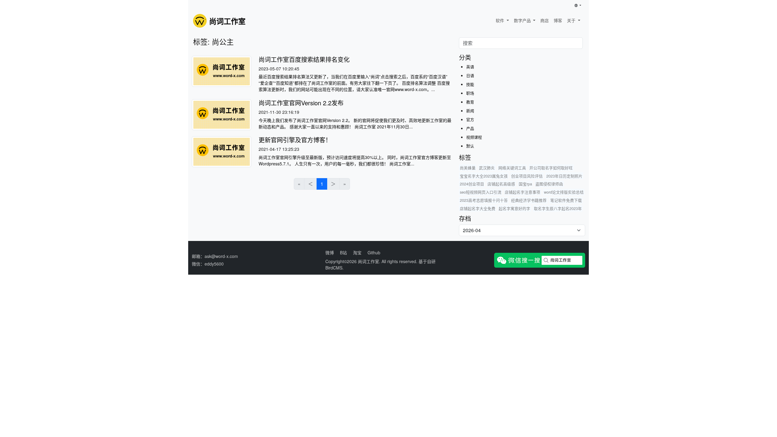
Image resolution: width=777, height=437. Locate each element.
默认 (470, 146)
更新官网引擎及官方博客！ (295, 139)
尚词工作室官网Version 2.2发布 (301, 102)
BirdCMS (333, 268)
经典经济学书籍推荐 (529, 200)
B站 (343, 252)
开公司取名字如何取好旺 (551, 168)
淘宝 (357, 252)
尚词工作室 (368, 261)
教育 (470, 102)
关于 (572, 20)
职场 (470, 93)
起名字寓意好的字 (514, 208)
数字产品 (523, 20)
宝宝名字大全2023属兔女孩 (484, 176)
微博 (329, 252)
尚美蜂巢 (468, 168)
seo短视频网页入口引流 (480, 192)
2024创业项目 (472, 184)
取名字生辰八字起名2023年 (558, 208)
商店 (544, 20)
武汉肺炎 (487, 168)
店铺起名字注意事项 (522, 192)
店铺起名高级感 (501, 184)
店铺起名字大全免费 (477, 208)
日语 (470, 75)
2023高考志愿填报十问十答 (484, 200)
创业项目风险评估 (527, 176)
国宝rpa (525, 184)
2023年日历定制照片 (564, 176)
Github (374, 252)
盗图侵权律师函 (549, 184)
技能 (470, 84)
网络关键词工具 (512, 168)
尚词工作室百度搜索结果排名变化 (304, 59)
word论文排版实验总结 (564, 192)
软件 (500, 20)
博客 (558, 20)
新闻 (470, 110)
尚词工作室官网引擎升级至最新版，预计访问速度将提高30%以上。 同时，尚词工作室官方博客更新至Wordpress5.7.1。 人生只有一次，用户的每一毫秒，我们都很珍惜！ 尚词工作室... (355, 160)
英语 (470, 66)
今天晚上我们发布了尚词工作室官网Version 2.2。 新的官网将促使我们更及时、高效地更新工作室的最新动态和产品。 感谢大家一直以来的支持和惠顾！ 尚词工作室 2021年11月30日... (355, 123)
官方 (470, 119)
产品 (470, 128)
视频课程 (474, 137)
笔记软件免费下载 (566, 200)
